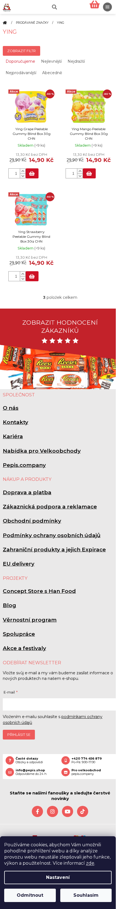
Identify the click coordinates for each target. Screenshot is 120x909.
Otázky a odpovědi (29, 760)
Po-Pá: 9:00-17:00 (86, 760)
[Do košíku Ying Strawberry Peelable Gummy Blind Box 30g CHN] (32, 276)
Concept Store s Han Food (39, 591)
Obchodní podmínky (32, 521)
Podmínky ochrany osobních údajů (51, 535)
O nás (10, 408)
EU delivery (18, 564)
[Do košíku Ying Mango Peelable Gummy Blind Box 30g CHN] (89, 173)
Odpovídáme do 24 (31, 772)
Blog (9, 605)
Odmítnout (30, 895)
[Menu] (107, 7)
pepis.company (86, 772)
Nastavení (58, 877)
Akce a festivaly (24, 648)
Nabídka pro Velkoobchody (42, 451)
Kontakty (15, 422)
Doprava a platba (27, 492)
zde (90, 863)
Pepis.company (24, 465)
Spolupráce (19, 634)
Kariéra (13, 436)
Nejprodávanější (21, 72)
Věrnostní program (30, 620)
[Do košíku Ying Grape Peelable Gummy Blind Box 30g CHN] (32, 173)
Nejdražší (76, 61)
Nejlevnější (51, 61)
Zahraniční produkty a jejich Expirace (54, 549)
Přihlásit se (18, 735)
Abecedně (52, 72)
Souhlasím (86, 895)
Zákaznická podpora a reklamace (50, 506)
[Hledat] (54, 7)
